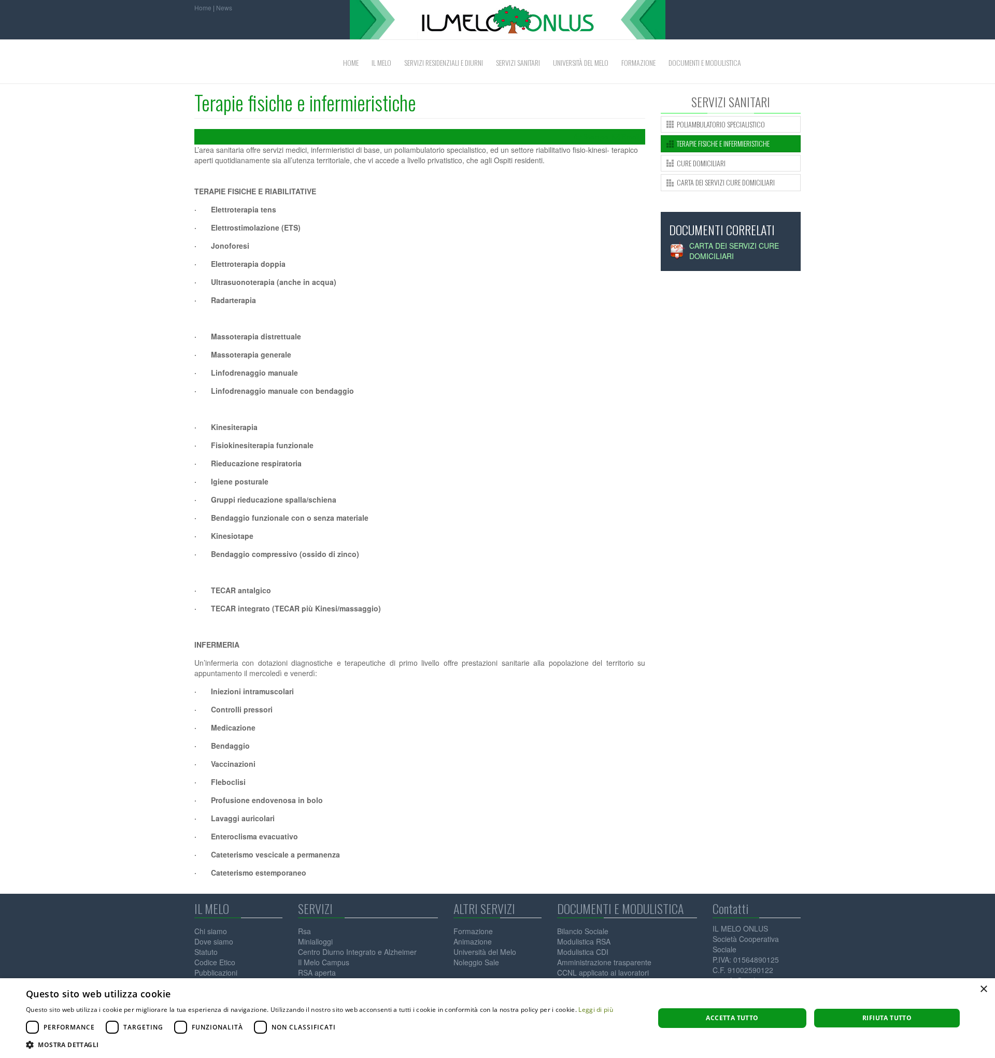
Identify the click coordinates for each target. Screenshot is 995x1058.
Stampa (596, 136)
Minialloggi (315, 941)
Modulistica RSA (583, 941)
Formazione (473, 931)
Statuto (206, 952)
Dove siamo (213, 941)
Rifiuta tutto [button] (887, 1017)
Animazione (472, 941)
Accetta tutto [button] (732, 1017)
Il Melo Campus (323, 962)
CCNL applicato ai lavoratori (603, 972)
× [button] (983, 989)
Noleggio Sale (476, 962)
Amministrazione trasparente (604, 962)
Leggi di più (595, 1009)
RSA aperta (317, 972)
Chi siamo (210, 931)
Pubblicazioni (215, 972)
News (224, 7)
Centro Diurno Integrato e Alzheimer (357, 952)
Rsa (304, 931)
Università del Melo (484, 952)
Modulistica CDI (582, 952)
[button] (319, 1044)
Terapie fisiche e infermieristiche (305, 102)
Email (630, 136)
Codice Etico (214, 962)
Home (202, 7)
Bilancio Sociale (582, 931)
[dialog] (497, 1018)
